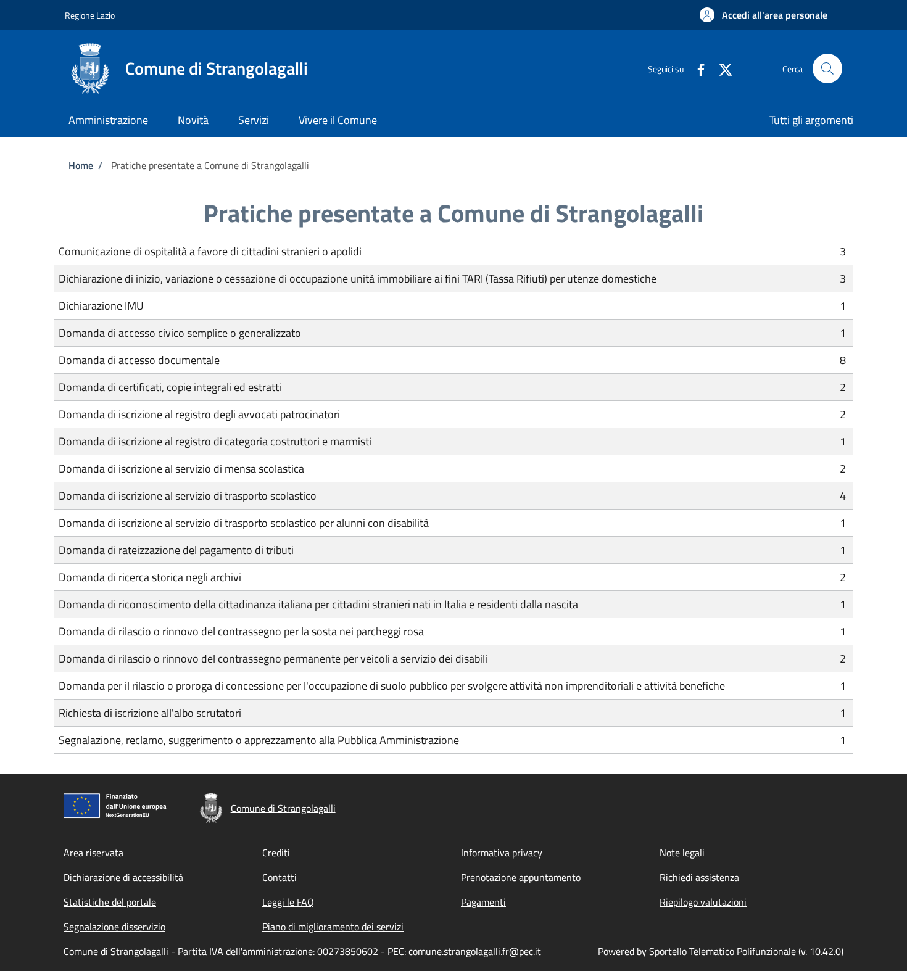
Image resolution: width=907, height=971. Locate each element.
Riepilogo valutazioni (703, 902)
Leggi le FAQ (288, 902)
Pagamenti (483, 902)
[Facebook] (696, 68)
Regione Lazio (90, 15)
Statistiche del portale (110, 902)
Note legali (682, 852)
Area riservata (93, 852)
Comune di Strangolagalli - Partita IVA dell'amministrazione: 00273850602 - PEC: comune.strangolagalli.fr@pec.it (302, 951)
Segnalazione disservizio (114, 926)
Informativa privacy (501, 852)
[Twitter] (720, 68)
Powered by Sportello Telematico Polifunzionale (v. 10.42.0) (720, 951)
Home (80, 165)
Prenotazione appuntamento (521, 877)
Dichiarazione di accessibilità (123, 877)
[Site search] (827, 68)
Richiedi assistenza (699, 877)
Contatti (279, 877)
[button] (763, 15)
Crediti (276, 852)
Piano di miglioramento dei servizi (333, 926)
